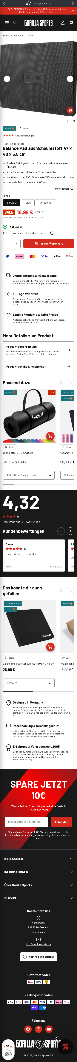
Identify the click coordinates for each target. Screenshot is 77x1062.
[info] (52, 233)
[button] (15, 22)
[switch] (8, 1054)
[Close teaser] (56, 1038)
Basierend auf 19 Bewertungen (21, 521)
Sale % (31, 35)
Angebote (19, 35)
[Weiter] (70, 382)
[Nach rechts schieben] (70, 79)
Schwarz (11, 202)
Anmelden (61, 822)
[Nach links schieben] (7, 79)
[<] (4, 3)
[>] (72, 3)
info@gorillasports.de (38, 944)
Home (6, 35)
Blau (28, 202)
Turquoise (45, 202)
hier (38, 838)
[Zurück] (61, 382)
